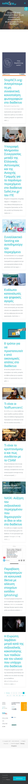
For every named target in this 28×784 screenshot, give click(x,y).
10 (7, 695)
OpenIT (17, 743)
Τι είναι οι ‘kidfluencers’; (13, 405)
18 (13, 695)
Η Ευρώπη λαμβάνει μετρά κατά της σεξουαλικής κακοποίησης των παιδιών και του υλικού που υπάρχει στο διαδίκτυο (14, 651)
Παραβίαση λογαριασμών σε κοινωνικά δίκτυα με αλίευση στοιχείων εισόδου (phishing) (13, 582)
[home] (4, 709)
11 (10, 695)
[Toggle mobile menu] (25, 3)
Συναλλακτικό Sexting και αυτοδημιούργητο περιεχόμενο (13, 244)
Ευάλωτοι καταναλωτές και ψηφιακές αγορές (12, 295)
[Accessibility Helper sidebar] (26, 9)
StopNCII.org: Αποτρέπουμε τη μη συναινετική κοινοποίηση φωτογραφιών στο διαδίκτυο (13, 91)
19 (16, 695)
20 (19, 695)
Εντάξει (19, 778)
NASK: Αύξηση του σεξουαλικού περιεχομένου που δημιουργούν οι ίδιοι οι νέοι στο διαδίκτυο (14, 511)
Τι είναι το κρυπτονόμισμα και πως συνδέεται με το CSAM (13, 452)
